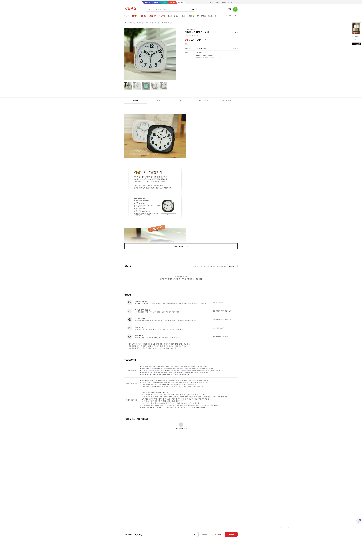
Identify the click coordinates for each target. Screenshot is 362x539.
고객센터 (235, 2)
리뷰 (158, 100)
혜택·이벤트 (355, 36)
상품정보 (135, 100)
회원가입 (206, 2)
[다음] (177, 55)
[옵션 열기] (284, 528)
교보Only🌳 (212, 16)
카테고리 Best (226, 100)
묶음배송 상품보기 (215, 58)
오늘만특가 (152, 16)
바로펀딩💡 (190, 16)
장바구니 (218, 534)
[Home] (125, 22)
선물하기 (204, 534)
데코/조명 (148, 23)
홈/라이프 (130, 23)
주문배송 (224, 2)
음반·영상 (143, 16)
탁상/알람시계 (165, 23)
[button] (236, 32)
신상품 (176, 16)
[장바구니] (229, 9)
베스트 (170, 16)
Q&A (181, 100)
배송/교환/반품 (203, 100)
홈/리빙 (139, 23)
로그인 (211, 2)
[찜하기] (195, 534)
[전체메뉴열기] (126, 16)
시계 (156, 23)
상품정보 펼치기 (179, 246)
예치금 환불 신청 (356, 44)
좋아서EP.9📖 (201, 16)
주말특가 (162, 16)
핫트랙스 (148, 9)
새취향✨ (135, 16)
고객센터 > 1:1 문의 (187, 370)
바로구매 (231, 534)
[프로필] (235, 9)
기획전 (354, 40)
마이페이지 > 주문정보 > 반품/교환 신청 (152, 370)
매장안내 (230, 2)
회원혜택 (217, 2)
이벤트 (183, 16)
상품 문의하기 (232, 266)
